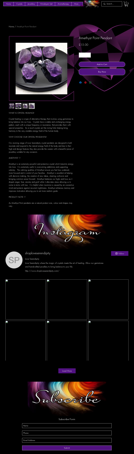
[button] (126, 4)
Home (11, 26)
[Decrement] (81, 55)
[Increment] (89, 55)
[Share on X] (95, 82)
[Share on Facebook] (80, 82)
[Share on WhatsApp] (90, 82)
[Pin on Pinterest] (85, 82)
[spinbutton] (85, 55)
